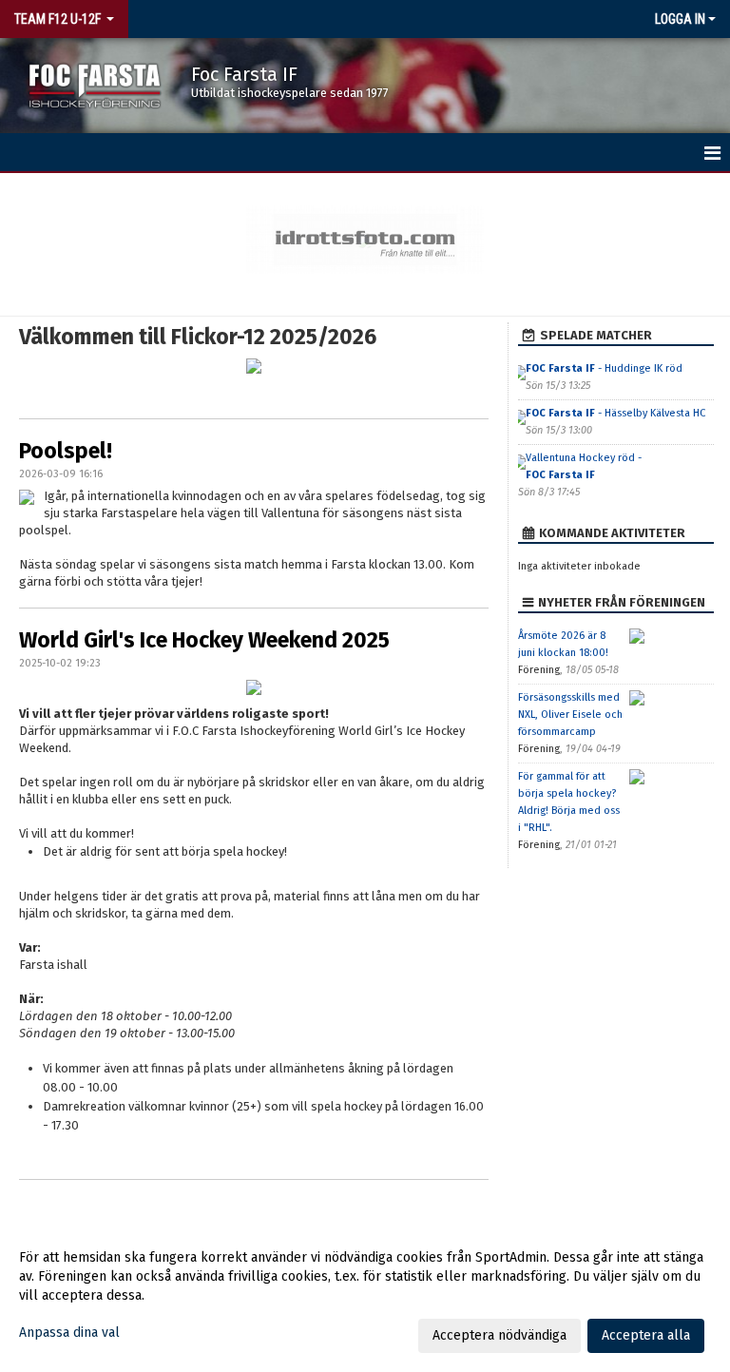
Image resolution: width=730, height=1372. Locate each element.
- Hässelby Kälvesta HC (615, 413)
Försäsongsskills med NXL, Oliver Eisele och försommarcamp (570, 714)
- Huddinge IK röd (604, 368)
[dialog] (365, 1296)
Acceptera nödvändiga (499, 1335)
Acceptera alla (646, 1335)
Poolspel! (65, 450)
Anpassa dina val (69, 1332)
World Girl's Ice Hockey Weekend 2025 (204, 640)
